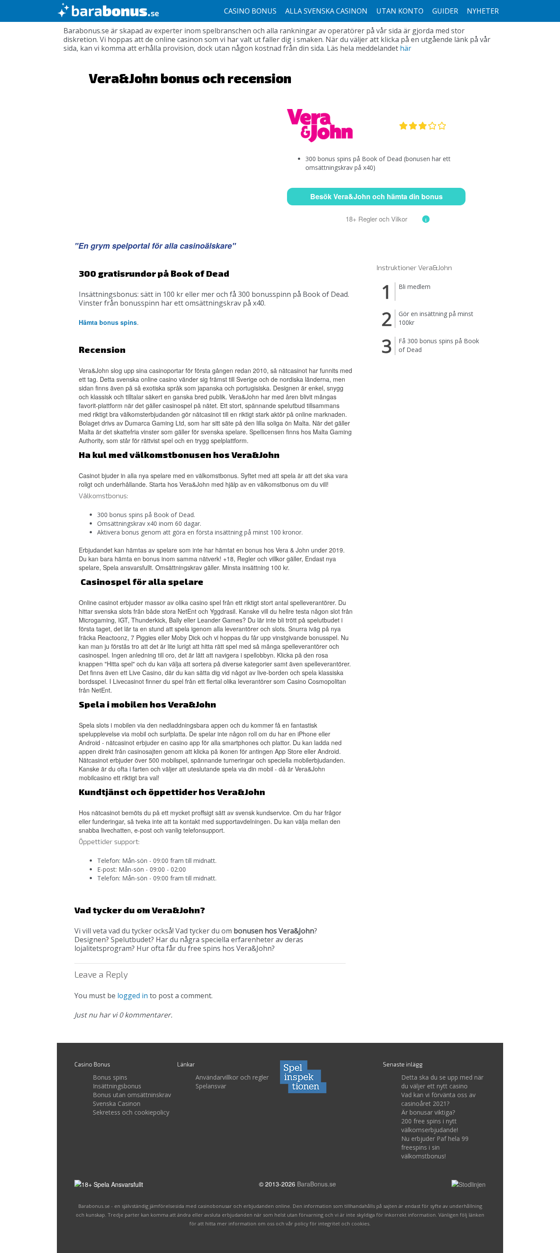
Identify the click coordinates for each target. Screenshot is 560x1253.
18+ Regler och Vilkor (376, 218)
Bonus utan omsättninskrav (132, 1095)
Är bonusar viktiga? (428, 1112)
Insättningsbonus (117, 1086)
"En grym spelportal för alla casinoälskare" (155, 245)
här (405, 48)
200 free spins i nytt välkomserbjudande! (429, 1125)
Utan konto (400, 11)
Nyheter (483, 11)
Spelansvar (211, 1086)
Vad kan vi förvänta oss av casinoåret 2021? (438, 1099)
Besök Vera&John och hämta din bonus (376, 196)
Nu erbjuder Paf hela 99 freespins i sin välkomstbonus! (435, 1147)
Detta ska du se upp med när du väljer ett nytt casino (442, 1081)
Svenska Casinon (116, 1103)
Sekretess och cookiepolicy (131, 1112)
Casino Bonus (250, 11)
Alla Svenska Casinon (326, 11)
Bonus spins (110, 1077)
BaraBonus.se (316, 1183)
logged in (132, 995)
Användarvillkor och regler (232, 1077)
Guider (445, 11)
